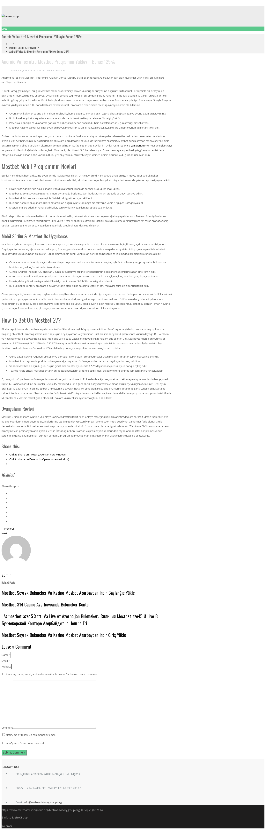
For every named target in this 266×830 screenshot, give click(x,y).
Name (6, 655)
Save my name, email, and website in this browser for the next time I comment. (52, 674)
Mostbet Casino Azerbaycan (22, 48)
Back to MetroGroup (15, 817)
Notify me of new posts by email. (25, 743)
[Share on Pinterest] (10, 507)
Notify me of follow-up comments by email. (31, 735)
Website (6, 666)
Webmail (7, 826)
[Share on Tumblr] (10, 516)
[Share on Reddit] (10, 512)
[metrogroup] (133, 16)
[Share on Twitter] (10, 498)
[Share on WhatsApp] (10, 521)
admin (17, 70)
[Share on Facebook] (10, 493)
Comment (7, 727)
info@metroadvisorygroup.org (43, 802)
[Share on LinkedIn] (10, 502)
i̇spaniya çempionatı (132, 145)
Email (6, 660)
